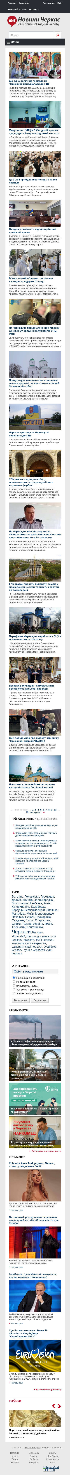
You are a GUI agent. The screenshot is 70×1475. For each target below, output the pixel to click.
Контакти (24, 3)
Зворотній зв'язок (17, 9)
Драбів (16, 899)
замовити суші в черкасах (29, 943)
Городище (47, 896)
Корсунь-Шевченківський (28, 910)
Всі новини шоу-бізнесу (48, 1389)
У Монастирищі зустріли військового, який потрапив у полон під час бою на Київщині (36, 861)
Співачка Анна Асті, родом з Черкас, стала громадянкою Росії (32, 1165)
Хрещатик (18, 927)
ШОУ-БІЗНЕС (17, 1157)
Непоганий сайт (25, 981)
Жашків (27, 899)
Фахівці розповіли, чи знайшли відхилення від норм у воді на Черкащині (36, 852)
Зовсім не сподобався (29, 993)
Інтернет (33, 1462)
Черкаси (21, 931)
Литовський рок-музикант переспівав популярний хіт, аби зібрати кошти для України (34, 1220)
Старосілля (42, 920)
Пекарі (29, 917)
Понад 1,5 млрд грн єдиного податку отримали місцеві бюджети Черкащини (35, 869)
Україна (38, 923)
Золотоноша (20, 903)
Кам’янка (36, 903)
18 (27, 812)
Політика (14, 1453)
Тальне (27, 923)
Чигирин (37, 932)
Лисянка (51, 910)
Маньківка (18, 913)
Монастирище (44, 913)
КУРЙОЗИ (15, 1401)
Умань (49, 923)
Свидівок (18, 920)
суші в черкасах (34, 950)
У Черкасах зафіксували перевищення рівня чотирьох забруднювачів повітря (35, 877)
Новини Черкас (33, 1447)
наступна (35, 812)
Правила (34, 9)
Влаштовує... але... (27, 985)
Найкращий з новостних (30, 977)
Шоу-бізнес (52, 1456)
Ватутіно (17, 896)
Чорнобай (18, 936)
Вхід (59, 3)
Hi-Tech (15, 1462)
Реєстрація (49, 3)
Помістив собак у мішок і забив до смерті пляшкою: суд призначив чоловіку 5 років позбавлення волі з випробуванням (36, 843)
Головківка (32, 896)
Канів (47, 903)
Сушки (16, 923)
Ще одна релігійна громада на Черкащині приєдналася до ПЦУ (36, 826)
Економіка (34, 1453)
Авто (52, 1462)
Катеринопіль (21, 906)
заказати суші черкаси (38, 939)
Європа (34, 1456)
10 (55, 809)
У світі (15, 1456)
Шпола (31, 936)
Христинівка (35, 927)
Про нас (12, 3)
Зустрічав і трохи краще (30, 989)
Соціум (52, 1453)
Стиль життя (52, 1459)
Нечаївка (18, 917)
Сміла (29, 920)
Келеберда (38, 906)
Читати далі (17, 1210)
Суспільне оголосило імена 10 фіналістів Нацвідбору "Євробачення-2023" (28, 1333)
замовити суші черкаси (27, 946)
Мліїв (30, 913)
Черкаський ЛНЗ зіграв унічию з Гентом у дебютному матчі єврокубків (36, 834)
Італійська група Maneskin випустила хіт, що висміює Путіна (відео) (33, 1276)
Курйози (33, 1459)
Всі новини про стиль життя (46, 1151)
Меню (15, 42)
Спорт (15, 1459)
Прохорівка (43, 917)
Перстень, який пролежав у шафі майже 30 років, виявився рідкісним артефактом (34, 1433)
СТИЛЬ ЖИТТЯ (18, 1010)
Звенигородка (43, 899)
